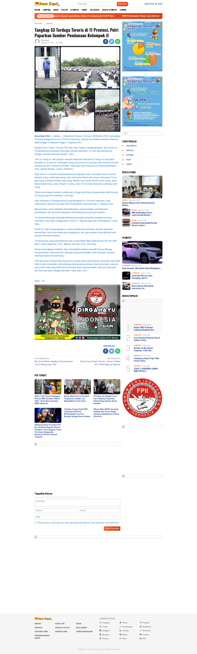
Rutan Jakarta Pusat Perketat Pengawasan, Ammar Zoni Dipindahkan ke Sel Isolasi (76, 398)
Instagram (106, 630)
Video (129, 164)
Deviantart (146, 630)
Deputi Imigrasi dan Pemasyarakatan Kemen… (138, 203)
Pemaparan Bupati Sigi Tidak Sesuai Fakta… (146, 359)
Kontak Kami (61, 631)
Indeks (38, 623)
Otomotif (126, 265)
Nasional (138, 355)
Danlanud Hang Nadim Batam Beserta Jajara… (144, 224)
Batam (124, 200)
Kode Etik (60, 623)
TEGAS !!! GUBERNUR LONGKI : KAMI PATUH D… (146, 369)
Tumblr (104, 626)
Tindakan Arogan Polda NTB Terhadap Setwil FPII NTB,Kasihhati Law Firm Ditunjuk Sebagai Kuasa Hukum (77, 413)
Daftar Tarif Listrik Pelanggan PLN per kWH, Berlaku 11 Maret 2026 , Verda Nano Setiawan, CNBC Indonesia (47, 400)
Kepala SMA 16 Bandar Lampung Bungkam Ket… (144, 328)
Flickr (124, 638)
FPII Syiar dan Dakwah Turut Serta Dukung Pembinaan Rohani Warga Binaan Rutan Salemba (105, 400)
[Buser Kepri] (47, 4)
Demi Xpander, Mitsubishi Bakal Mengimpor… (141, 268)
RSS (144, 638)
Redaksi (38, 627)
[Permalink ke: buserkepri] (37, 42)
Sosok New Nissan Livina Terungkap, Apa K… (142, 276)
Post (128, 159)
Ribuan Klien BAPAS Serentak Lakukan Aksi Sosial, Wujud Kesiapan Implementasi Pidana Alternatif (106, 413)
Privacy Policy (62, 627)
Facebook (106, 622)
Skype (124, 634)
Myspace (105, 634)
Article (130, 150)
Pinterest (145, 622)
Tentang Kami (41, 631)
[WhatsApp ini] (117, 41)
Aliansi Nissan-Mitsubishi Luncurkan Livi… (142, 287)
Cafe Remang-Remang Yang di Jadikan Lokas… (147, 338)
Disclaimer (81, 627)
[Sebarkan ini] (105, 41)
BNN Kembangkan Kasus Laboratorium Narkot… (142, 213)
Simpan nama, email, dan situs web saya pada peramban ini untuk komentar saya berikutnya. (78, 523)
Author (129, 155)
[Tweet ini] (111, 41)
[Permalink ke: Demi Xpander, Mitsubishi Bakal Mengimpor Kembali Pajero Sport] (142, 252)
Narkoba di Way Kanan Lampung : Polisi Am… (143, 349)
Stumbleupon (127, 626)
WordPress (146, 626)
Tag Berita (131, 146)
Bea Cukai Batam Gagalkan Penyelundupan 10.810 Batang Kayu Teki (54, 361)
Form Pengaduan (84, 631)
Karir (78, 623)
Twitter (124, 622)
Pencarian (122, 4)
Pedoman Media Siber (42, 637)
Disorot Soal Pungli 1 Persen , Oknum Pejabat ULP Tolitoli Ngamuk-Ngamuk (100, 361)
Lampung (137, 325)
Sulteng (137, 366)
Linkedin (125, 630)
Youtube (145, 634)
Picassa (105, 638)
